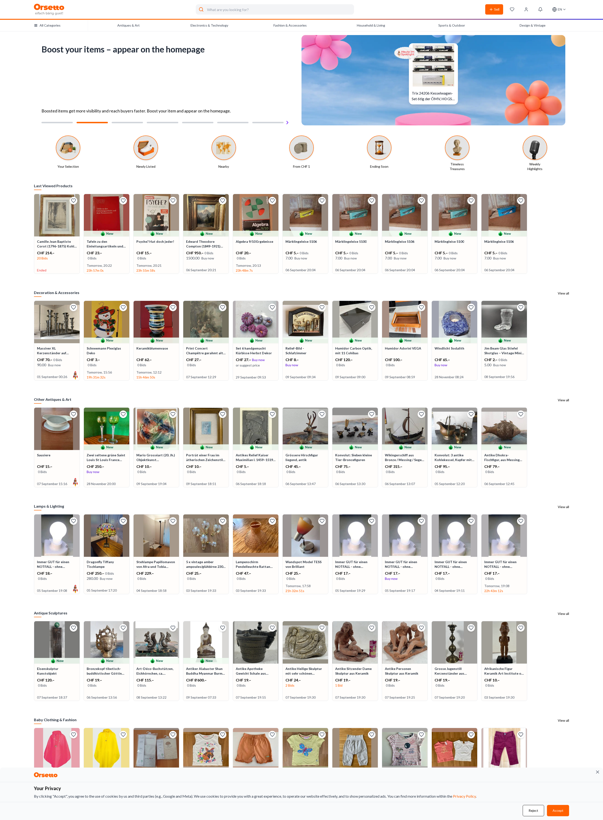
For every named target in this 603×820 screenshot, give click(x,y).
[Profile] (526, 9)
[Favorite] (73, 200)
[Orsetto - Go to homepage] (49, 9)
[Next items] (568, 234)
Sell (496, 9)
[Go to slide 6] (233, 122)
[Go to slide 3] (127, 122)
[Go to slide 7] (268, 122)
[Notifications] (540, 9)
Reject (533, 810)
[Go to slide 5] (197, 122)
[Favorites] (512, 9)
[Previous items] (34, 234)
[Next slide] (287, 122)
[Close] (597, 772)
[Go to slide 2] (92, 122)
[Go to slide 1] (57, 122)
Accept (558, 810)
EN (560, 9)
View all (563, 293)
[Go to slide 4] (162, 122)
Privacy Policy (464, 796)
